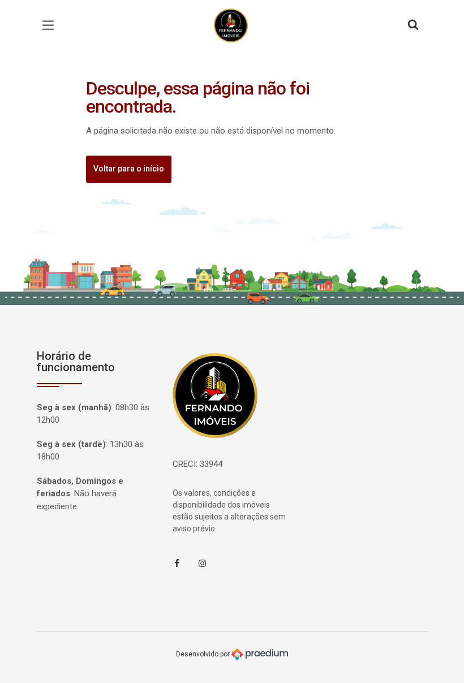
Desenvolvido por (203, 654)
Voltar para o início (128, 168)
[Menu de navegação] (51, 25)
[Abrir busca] (413, 25)
